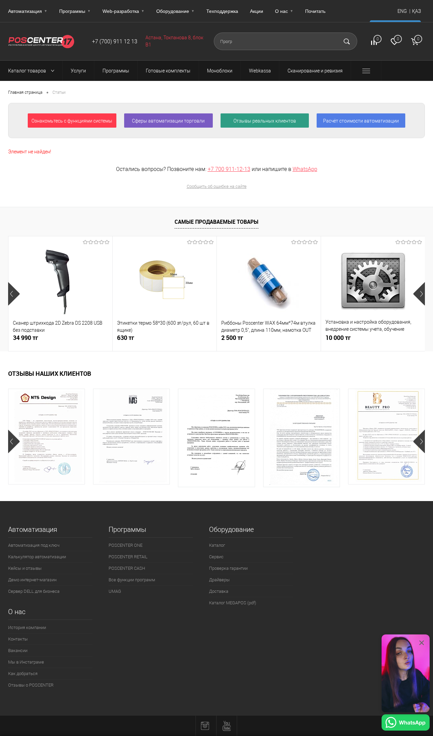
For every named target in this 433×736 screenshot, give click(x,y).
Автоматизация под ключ (34, 545)
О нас (284, 11)
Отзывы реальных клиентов (264, 121)
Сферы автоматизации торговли (168, 121)
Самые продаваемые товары (216, 221)
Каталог (217, 545)
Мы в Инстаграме (26, 662)
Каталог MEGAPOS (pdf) (232, 602)
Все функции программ (132, 579)
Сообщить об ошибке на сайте (217, 186)
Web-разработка (123, 11)
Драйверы (219, 579)
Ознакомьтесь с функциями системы (71, 121)
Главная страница (25, 92)
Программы (75, 11)
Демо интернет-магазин (32, 579)
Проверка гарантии (228, 568)
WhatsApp (305, 169)
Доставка (218, 591)
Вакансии (17, 650)
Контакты (18, 639)
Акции (256, 11)
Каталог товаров (27, 70)
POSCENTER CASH (127, 568)
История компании (27, 627)
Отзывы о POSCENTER (30, 685)
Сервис (216, 556)
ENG (402, 11)
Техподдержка (222, 11)
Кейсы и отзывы (25, 568)
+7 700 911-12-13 (229, 169)
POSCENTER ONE (125, 545)
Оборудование (175, 11)
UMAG (115, 591)
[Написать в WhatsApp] (406, 723)
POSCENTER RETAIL (128, 556)
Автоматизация (27, 11)
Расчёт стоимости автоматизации (361, 121)
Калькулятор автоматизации (37, 556)
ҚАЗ (416, 11)
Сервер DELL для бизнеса (34, 591)
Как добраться (23, 673)
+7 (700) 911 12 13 (114, 41)
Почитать (315, 11)
